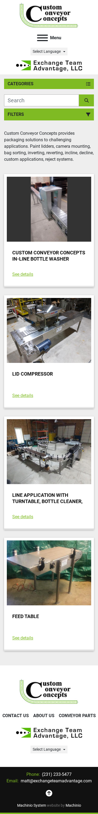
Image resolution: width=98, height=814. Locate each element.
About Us (43, 715)
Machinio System (31, 805)
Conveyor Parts (77, 715)
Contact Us (15, 715)
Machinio (73, 805)
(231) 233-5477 (56, 774)
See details (22, 274)
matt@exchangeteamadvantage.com (56, 780)
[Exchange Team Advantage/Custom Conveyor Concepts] (49, 691)
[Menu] (42, 38)
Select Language (47, 51)
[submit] (86, 100)
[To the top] (49, 793)
